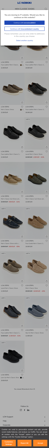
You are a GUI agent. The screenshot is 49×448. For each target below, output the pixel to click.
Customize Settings (9, 443)
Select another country (24, 40)
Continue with (24, 23)
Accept (40, 443)
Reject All (24, 443)
